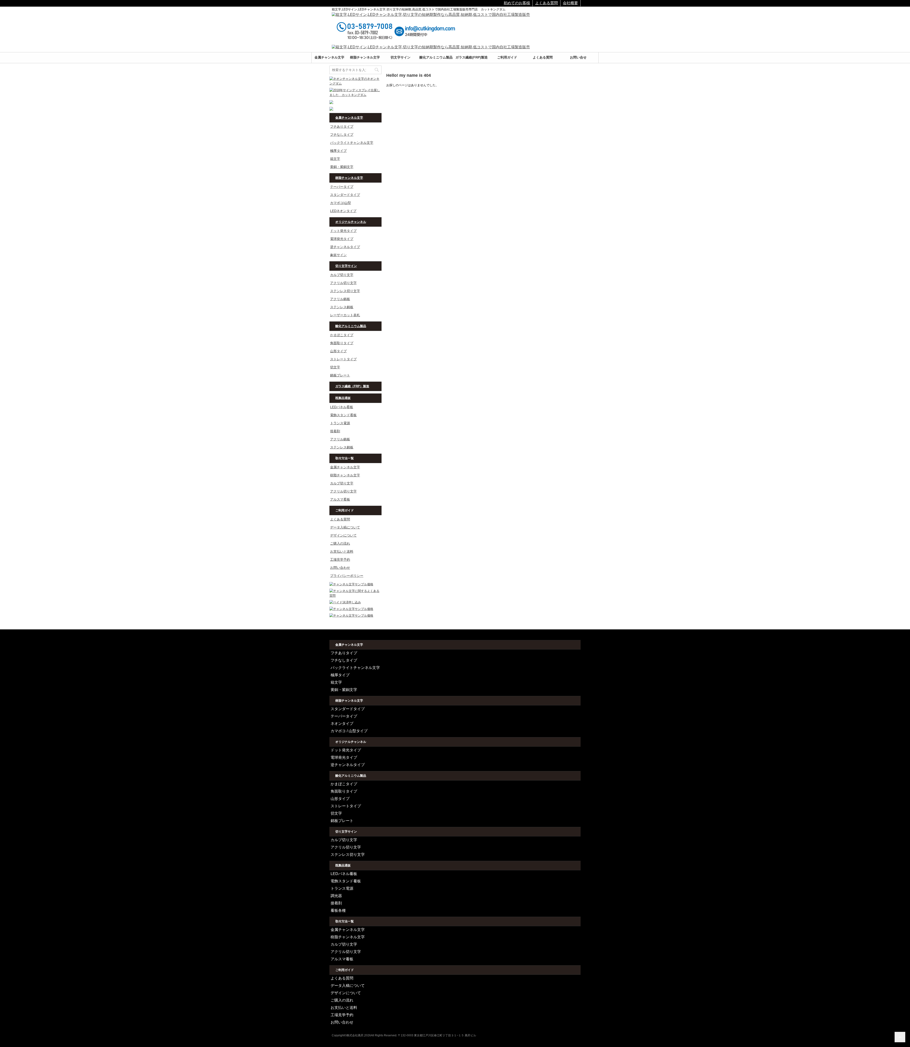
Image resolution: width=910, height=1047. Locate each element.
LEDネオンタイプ (343, 211)
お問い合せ (578, 57)
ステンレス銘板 (341, 307)
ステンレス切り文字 (345, 291)
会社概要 (570, 3)
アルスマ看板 (340, 499)
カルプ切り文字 (341, 275)
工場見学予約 (340, 559)
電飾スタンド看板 (343, 415)
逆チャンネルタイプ (345, 247)
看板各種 (338, 910)
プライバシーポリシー (346, 576)
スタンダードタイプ (345, 195)
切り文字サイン (346, 266)
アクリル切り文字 (343, 283)
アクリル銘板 (340, 299)
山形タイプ (338, 351)
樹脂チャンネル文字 (365, 57)
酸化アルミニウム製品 (436, 57)
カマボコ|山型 (340, 203)
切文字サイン (400, 57)
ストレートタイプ (343, 359)
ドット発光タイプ (343, 231)
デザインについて (343, 535)
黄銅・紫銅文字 (341, 167)
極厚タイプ (338, 151)
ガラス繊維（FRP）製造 (352, 386)
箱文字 (335, 159)
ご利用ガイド (507, 57)
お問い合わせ (340, 567)
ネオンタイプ (342, 724)
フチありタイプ (341, 126)
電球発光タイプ (341, 239)
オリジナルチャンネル (350, 222)
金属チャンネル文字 (329, 57)
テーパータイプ (341, 187)
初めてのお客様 (517, 3)
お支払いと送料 (341, 551)
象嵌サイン (338, 255)
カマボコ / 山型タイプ (349, 731)
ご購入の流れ (340, 543)
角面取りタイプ (341, 343)
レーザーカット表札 (345, 315)
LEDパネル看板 (341, 407)
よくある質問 (546, 3)
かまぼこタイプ (341, 335)
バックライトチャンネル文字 (351, 142)
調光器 (336, 896)
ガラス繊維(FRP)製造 (471, 57)
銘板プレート (340, 375)
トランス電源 (340, 423)
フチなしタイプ (341, 134)
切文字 (335, 367)
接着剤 (335, 431)
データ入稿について (345, 527)
